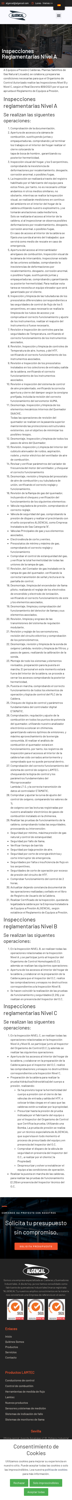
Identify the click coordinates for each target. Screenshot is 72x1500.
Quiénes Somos (14, 1341)
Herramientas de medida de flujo (25, 1391)
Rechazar (19, 1482)
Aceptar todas (36, 1492)
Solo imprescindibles (46, 1482)
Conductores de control (19, 1380)
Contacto (11, 1357)
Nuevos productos (16, 1402)
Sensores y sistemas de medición (25, 1408)
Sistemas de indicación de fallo (24, 1413)
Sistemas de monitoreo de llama (24, 1419)
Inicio (8, 1336)
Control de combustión (19, 1385)
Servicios (11, 1352)
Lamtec (10, 1397)
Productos (11, 1347)
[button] (59, 15)
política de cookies (56, 1469)
